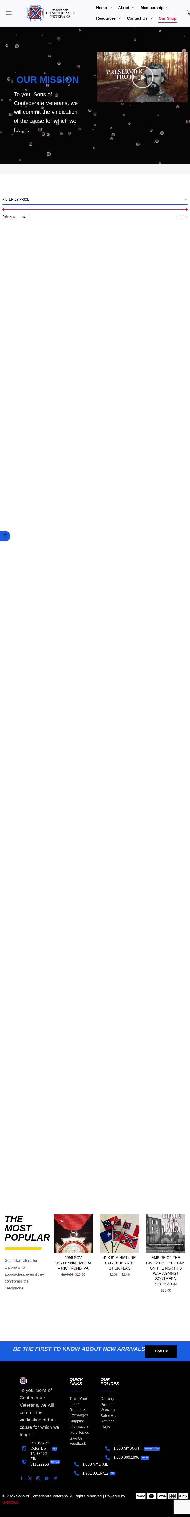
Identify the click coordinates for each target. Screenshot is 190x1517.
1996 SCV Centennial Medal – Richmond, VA (73, 1263)
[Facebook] (21, 1478)
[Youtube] (46, 1478)
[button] (142, 77)
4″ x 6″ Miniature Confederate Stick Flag (119, 1263)
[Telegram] (55, 1478)
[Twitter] (30, 1478)
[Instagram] (38, 1478)
